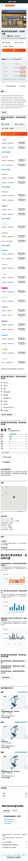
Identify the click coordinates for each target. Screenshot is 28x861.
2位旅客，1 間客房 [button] (8, 46)
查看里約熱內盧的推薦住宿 (21, 752)
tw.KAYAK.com (4, 855)
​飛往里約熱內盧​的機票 (9, 819)
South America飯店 (16, 855)
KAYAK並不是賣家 (7, 842)
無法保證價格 (20, 837)
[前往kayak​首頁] (9, 5)
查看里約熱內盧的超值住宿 (21, 722)
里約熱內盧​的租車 (8, 821)
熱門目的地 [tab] (14, 810)
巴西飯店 (23, 855)
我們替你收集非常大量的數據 (10, 845)
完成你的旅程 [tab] (6, 810)
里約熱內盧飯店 (7, 823)
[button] (26, 1)
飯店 (9, 855)
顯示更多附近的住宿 (22, 692)
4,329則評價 (16, 36)
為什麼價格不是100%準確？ (9, 847)
